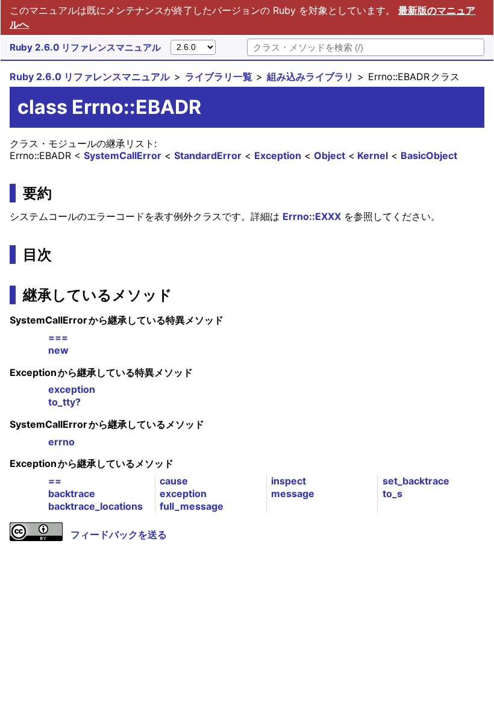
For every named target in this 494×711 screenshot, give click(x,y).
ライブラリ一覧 (218, 76)
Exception (277, 155)
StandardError (208, 155)
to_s (392, 493)
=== (58, 337)
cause (174, 481)
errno (61, 442)
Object (329, 155)
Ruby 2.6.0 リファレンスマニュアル (85, 47)
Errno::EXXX (312, 216)
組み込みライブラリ (310, 76)
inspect (288, 481)
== (54, 481)
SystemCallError (122, 155)
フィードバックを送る (118, 534)
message (292, 493)
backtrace (71, 493)
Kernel (372, 155)
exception (71, 389)
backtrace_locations (95, 506)
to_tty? (64, 402)
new (58, 350)
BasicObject (429, 155)
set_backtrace (416, 481)
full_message (192, 506)
